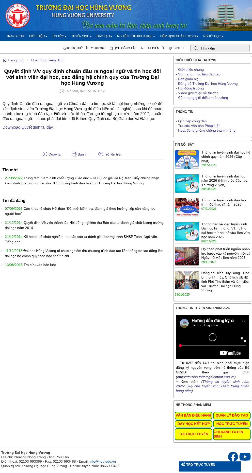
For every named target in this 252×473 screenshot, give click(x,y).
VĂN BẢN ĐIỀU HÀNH (193, 415)
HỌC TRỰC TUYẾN (232, 424)
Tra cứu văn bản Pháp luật (199, 126)
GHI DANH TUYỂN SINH (228, 434)
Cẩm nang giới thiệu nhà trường (203, 98)
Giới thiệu (37, 36)
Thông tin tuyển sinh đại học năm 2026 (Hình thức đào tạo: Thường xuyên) (224, 180)
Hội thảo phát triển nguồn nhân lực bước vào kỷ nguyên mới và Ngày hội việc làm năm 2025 (225, 253)
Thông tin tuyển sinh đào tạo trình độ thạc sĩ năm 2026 (223, 202)
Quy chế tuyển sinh (203, 386)
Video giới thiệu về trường (198, 93)
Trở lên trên (112, 154)
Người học (212, 36)
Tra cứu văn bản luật (40, 265)
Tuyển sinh (80, 36)
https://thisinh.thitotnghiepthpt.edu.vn (206, 377)
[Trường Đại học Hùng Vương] (126, 30)
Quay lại (54, 154)
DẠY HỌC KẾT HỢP (193, 424)
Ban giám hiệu (189, 79)
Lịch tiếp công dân (192, 121)
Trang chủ (15, 36)
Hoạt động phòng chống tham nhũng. (207, 130)
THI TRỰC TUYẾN (193, 434)
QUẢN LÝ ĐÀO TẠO (232, 415)
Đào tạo (103, 36)
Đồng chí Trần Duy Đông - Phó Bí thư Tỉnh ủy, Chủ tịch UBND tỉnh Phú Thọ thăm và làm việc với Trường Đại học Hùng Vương (225, 281)
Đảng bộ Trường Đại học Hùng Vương (208, 84)
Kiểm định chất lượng (178, 36)
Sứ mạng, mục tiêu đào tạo (199, 74)
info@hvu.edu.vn (103, 461)
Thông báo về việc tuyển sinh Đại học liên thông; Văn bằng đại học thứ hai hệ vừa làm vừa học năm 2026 (225, 230)
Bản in (82, 154)
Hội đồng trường (191, 88)
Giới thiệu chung (191, 69)
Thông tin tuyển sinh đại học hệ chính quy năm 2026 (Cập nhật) (225, 156)
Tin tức (58, 36)
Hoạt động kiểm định (47, 60)
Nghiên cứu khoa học (135, 36)
